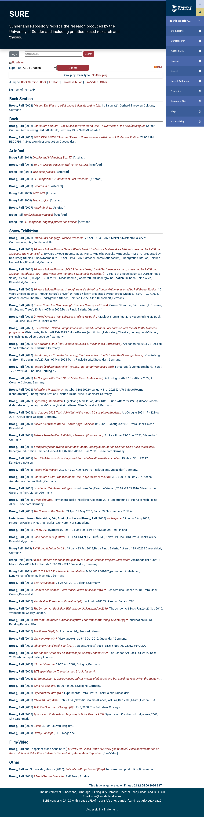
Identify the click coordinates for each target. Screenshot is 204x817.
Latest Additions (180, 81)
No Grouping (100, 75)
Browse (175, 61)
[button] (73, 68)
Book (43, 82)
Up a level (17, 62)
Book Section (29, 82)
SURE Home (177, 30)
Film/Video (91, 82)
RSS (160, 66)
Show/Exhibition (72, 82)
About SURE (177, 50)
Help (173, 111)
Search (174, 71)
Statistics (176, 91)
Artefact (54, 82)
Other (103, 82)
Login (14, 54)
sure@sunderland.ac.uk (106, 796)
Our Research (178, 40)
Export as (15, 67)
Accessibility (177, 121)
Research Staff (179, 101)
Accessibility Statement (102, 809)
